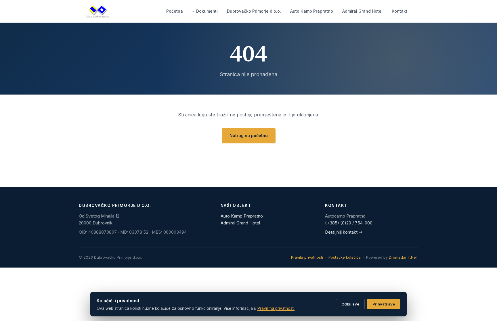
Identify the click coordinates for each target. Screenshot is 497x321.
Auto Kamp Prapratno (311, 11)
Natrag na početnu (249, 135)
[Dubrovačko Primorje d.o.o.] (98, 11)
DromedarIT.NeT (403, 257)
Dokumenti (207, 11)
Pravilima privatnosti (276, 308)
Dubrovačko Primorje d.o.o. (254, 11)
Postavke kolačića (344, 257)
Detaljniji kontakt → (344, 232)
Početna (174, 11)
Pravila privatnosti (307, 257)
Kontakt (399, 11)
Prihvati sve (383, 304)
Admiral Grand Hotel (362, 11)
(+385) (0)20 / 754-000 (348, 223)
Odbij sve (350, 304)
